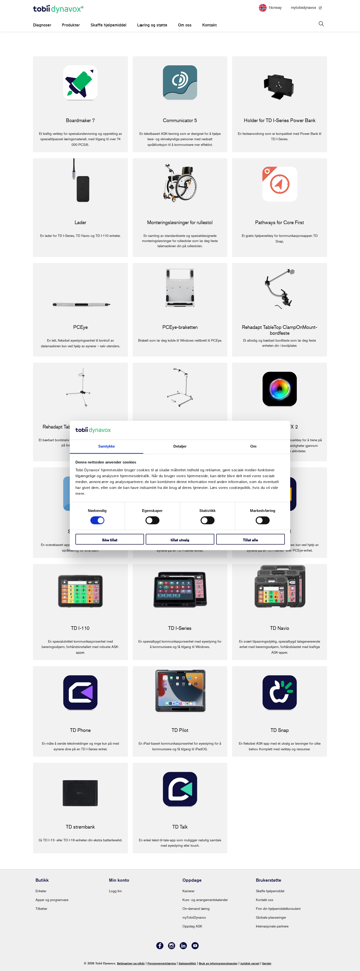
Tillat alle (250, 540)
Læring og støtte (152, 25)
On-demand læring (196, 908)
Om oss (185, 25)
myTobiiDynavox (194, 917)
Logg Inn (115, 891)
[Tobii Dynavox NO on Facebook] (160, 948)
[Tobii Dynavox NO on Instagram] (171, 948)
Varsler (266, 963)
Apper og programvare (52, 900)
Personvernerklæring (161, 963)
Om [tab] (253, 446)
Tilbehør (41, 908)
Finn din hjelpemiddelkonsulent (278, 908)
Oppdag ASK (192, 926)
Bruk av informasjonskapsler (218, 963)
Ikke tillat (109, 540)
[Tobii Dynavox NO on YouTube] (195, 948)
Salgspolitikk (187, 963)
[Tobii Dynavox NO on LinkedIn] (183, 948)
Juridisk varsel (249, 963)
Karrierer (188, 891)
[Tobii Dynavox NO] (58, 9)
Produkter (71, 25)
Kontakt (209, 25)
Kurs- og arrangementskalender (205, 900)
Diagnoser (42, 25)
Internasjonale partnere (272, 926)
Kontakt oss (264, 900)
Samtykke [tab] (106, 446)
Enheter (41, 891)
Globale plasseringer (271, 917)
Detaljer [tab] (180, 446)
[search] (321, 24)
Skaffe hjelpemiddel (108, 25)
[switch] (152, 520)
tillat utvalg (180, 540)
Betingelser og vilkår (131, 963)
